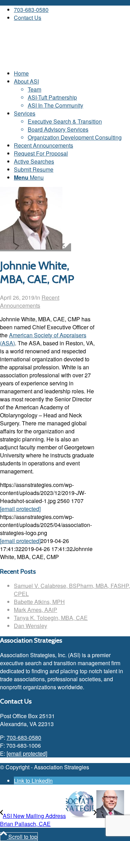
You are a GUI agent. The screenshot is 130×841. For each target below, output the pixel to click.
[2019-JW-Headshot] (35, 247)
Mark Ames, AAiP (35, 610)
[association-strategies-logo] (52, 60)
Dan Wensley (30, 626)
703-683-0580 (31, 10)
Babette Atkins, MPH (39, 602)
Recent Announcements (29, 301)
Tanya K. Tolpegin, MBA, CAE (51, 618)
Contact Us (27, 18)
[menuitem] (72, 10)
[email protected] (20, 509)
